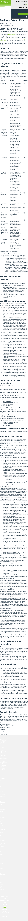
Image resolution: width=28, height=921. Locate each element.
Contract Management (2, 840)
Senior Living (2, 796)
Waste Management (2, 813)
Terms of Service (3, 765)
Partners (2, 882)
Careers (1, 884)
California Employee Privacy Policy (3, 762)
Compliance (3, 766)
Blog (1, 856)
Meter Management (2, 825)
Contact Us (2, 889)
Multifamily (2, 783)
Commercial (2, 784)
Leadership (2, 880)
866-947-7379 (3, 749)
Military (1, 798)
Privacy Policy (11, 34)
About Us (2, 879)
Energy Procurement (2, 829)
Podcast (1, 870)
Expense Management (2, 817)
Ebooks (1, 865)
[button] (16, 10)
